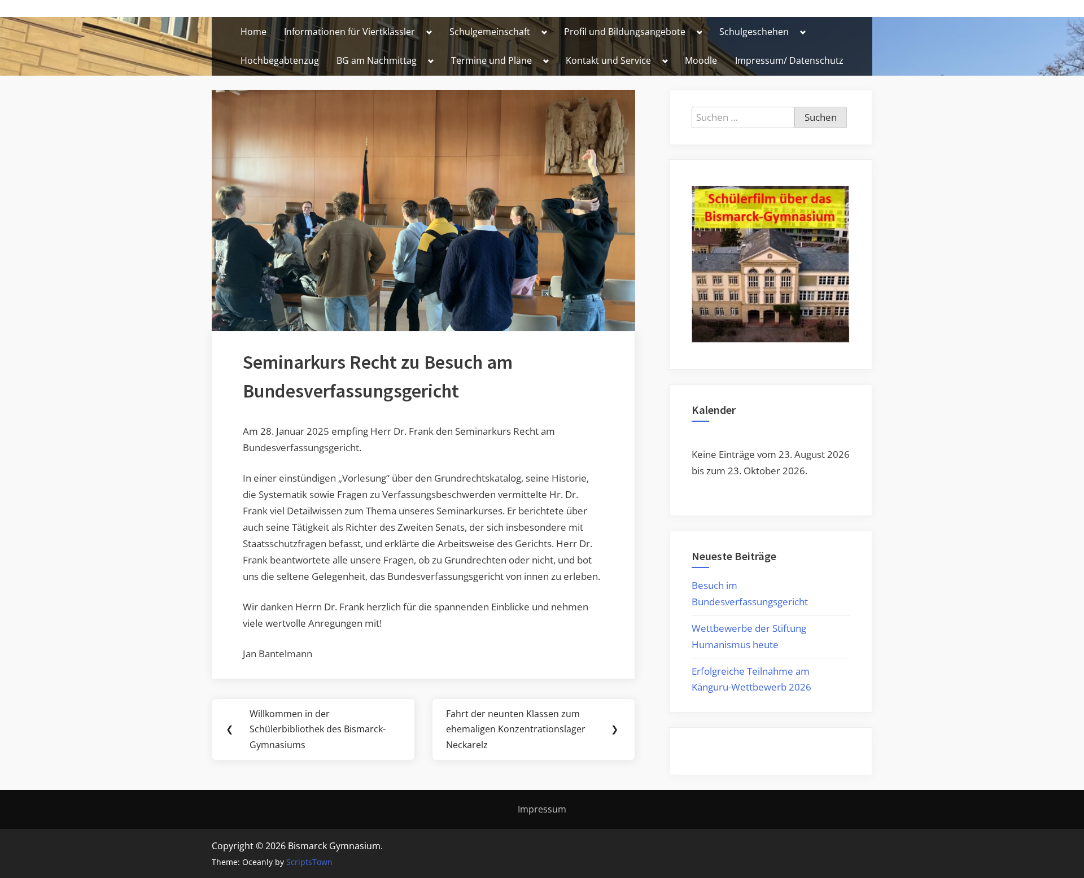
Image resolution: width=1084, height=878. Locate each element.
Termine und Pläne (491, 60)
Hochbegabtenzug (280, 60)
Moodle (701, 60)
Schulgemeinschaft (489, 31)
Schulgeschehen (754, 31)
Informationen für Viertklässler (349, 31)
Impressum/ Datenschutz (789, 60)
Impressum (542, 809)
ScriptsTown (309, 862)
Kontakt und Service (608, 60)
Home (253, 31)
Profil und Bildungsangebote (624, 31)
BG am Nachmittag (376, 60)
